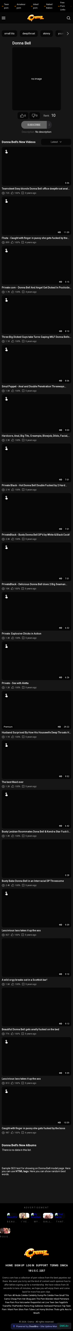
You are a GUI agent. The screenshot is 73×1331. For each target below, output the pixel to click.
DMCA (64, 1265)
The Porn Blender (44, 1299)
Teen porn (6, 6)
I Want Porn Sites (15, 1309)
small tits (9, 33)
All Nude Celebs (20, 1295)
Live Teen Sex (51, 1302)
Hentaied (48, 1306)
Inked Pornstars (61, 1299)
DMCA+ (64, 1325)
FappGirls (63, 1302)
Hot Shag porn (29, 1299)
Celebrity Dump (35, 1295)
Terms (54, 1265)
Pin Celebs (49, 1295)
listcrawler (25, 1302)
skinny (46, 33)
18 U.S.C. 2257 (36, 1270)
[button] (64, 33)
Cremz (30, 1322)
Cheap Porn (16, 1299)
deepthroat (29, 33)
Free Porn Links (62, 6)
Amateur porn (21, 6)
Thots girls (59, 1309)
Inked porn (35, 6)
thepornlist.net (37, 1302)
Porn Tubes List (31, 1309)
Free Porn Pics (12, 1302)
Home (9, 1265)
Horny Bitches (46, 1309)
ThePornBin (17, 1306)
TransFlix (6, 1306)
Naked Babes (49, 6)
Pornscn (57, 1306)
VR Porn (8, 1295)
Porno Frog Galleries (33, 1306)
